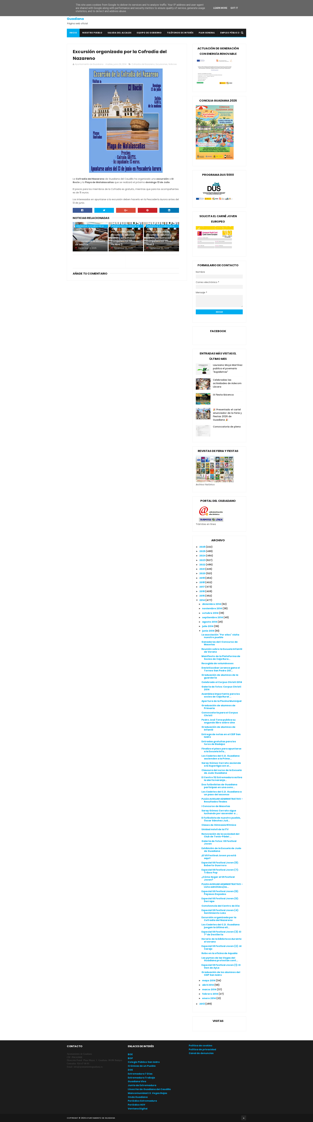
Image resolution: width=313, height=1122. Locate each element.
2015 (202, 595)
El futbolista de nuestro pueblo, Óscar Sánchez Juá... (221, 819)
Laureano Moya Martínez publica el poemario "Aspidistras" (227, 368)
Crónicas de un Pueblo (142, 1066)
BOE (130, 1054)
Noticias (173, 64)
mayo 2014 (209, 980)
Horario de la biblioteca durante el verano (221, 940)
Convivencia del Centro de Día (220, 905)
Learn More (220, 8)
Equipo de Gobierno (149, 32)
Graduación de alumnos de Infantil (218, 728)
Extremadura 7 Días (140, 1073)
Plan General (207, 32)
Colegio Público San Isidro (144, 1062)
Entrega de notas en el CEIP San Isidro (221, 736)
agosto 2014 (210, 621)
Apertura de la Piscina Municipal (221, 701)
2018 (202, 582)
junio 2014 (208, 630)
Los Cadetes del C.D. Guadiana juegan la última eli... (220, 926)
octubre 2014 (210, 613)
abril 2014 (208, 985)
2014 (202, 600)
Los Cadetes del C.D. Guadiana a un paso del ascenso (221, 793)
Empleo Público (229, 32)
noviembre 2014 (212, 608)
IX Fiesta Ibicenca (223, 394)
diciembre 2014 (212, 604)
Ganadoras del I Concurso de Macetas (219, 643)
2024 (202, 555)
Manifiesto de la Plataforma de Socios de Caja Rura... (220, 658)
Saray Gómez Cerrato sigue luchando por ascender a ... (219, 812)
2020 (202, 573)
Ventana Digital (137, 1108)
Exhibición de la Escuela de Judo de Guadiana (221, 850)
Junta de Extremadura (142, 1085)
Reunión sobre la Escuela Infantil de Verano (221, 650)
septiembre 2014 (213, 617)
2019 (202, 578)
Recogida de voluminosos (217, 663)
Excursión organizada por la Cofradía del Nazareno (218, 919)
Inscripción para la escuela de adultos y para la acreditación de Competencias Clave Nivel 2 (160, 238)
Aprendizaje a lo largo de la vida (90, 226)
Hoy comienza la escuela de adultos (90, 242)
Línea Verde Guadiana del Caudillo (149, 1089)
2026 (202, 546)
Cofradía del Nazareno (143, 64)
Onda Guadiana (138, 1097)
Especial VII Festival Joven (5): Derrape (220, 900)
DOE (130, 1069)
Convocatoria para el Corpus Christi (219, 714)
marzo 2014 (209, 989)
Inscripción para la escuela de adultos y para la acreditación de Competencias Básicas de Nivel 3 (125, 238)
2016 (202, 591)
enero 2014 (209, 998)
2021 (202, 569)
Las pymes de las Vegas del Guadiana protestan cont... (219, 959)
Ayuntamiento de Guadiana (81, 16)
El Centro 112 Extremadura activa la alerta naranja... (221, 779)
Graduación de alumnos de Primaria (218, 707)
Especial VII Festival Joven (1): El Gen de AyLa (220, 966)
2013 (202, 1003)
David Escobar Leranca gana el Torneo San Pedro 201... (220, 669)
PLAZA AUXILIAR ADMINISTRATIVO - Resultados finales (222, 800)
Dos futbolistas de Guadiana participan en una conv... (219, 786)
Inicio (73, 32)
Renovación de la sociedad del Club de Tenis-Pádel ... (220, 835)
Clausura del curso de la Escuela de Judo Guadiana (221, 772)
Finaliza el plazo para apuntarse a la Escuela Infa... (221, 750)
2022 (202, 564)
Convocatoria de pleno (227, 426)
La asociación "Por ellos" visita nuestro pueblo (220, 636)
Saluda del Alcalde (119, 32)
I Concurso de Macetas (215, 806)
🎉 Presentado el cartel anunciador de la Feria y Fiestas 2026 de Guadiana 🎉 (227, 414)
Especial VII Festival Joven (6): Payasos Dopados (220, 893)
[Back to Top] (243, 1117)
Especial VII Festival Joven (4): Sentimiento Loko (220, 912)
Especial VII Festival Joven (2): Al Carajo (221, 947)
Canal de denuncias (201, 1053)
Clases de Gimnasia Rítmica (218, 825)
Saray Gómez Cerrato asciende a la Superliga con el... (221, 764)
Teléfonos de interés (180, 32)
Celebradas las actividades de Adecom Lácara (227, 383)
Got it (234, 8)
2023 (202, 560)
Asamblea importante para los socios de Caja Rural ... (220, 695)
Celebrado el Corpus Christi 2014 (221, 682)
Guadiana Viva (137, 1081)
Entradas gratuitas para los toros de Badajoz (218, 743)
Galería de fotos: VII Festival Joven (218, 842)
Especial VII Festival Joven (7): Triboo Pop (220, 871)
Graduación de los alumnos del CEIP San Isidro (220, 974)
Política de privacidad (202, 1049)
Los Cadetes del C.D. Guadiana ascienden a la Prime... (220, 757)
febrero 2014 (210, 993)
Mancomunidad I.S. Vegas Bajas (147, 1093)
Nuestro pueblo (92, 32)
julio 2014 (208, 626)
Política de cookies (200, 1045)
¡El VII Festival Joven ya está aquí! (218, 857)
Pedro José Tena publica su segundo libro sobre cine (218, 721)
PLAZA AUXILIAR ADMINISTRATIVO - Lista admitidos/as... (222, 886)
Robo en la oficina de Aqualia (219, 953)
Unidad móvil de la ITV (215, 829)
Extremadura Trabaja (141, 1077)
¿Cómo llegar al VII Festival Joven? (218, 878)
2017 (202, 586)
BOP (130, 1058)
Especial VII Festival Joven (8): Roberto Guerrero (220, 864)
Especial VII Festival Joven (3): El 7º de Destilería (221, 933)
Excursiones (161, 64)
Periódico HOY (136, 1104)
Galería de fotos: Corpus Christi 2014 (221, 688)
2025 (202, 551)
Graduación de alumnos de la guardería (219, 676)
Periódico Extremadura (142, 1100)
